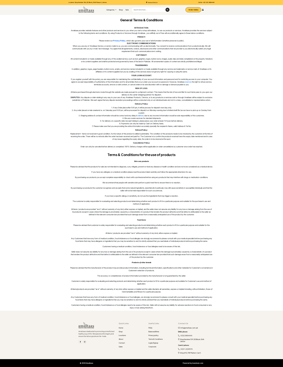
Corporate (152, 347)
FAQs (150, 328)
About (121, 339)
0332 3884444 (186, 336)
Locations (122, 335)
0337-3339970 (187, 349)
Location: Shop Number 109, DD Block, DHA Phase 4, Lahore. (88, 2)
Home (121, 328)
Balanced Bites (153, 332)
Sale (127, 10)
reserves (188, 82)
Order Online (193, 10)
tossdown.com (197, 363)
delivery (141, 115)
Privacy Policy (119, 41)
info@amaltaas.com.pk (189, 328)
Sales (121, 347)
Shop (121, 10)
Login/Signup (153, 343)
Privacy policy (153, 335)
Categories (110, 10)
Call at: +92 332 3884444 (206, 2)
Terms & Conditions (155, 339)
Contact (122, 343)
